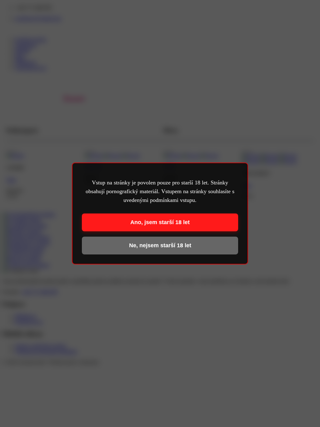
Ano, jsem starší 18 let (160, 222)
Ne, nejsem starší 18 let (160, 245)
